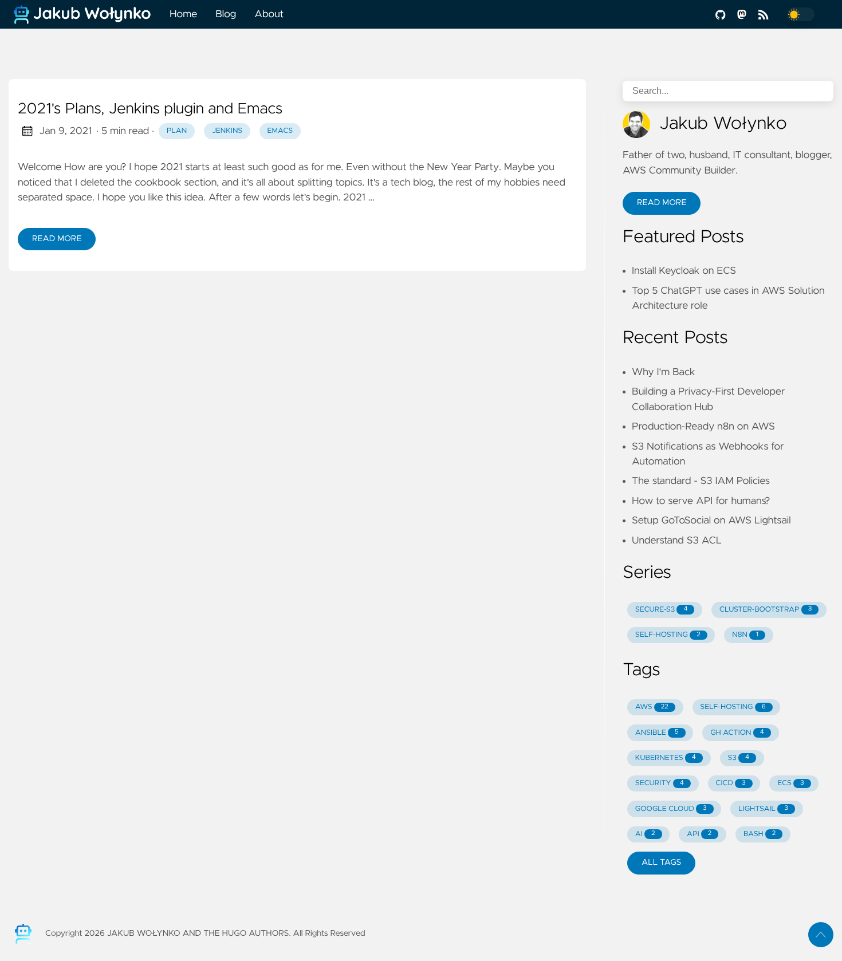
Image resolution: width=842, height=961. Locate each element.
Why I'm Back (663, 372)
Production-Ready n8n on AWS (703, 427)
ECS (790, 783)
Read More (56, 239)
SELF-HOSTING (668, 635)
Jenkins (227, 131)
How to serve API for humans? (701, 501)
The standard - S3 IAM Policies (701, 481)
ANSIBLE (657, 732)
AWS (651, 707)
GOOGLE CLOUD (671, 809)
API (699, 834)
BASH (759, 834)
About (269, 14)
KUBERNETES (665, 758)
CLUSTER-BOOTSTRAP (765, 609)
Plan (177, 131)
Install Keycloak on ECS (684, 271)
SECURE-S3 (661, 609)
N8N (745, 635)
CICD (730, 783)
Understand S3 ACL (677, 540)
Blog (225, 14)
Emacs (280, 131)
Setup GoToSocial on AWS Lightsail (711, 520)
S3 (739, 758)
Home (183, 14)
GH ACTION (737, 732)
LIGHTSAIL (763, 809)
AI (645, 834)
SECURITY (659, 783)
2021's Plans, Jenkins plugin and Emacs (150, 109)
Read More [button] (661, 203)
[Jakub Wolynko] (87, 14)
